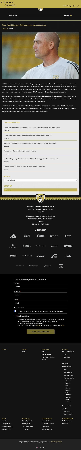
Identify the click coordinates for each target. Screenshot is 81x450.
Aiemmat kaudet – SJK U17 (68, 399)
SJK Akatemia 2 (68, 375)
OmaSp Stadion (6, 423)
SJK (43, 351)
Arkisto (24, 351)
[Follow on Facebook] (1, 2)
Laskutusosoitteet (48, 423)
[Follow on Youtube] (9, 2)
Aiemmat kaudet (69, 378)
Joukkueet (46, 349)
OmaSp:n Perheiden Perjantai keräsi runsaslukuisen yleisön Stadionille (30, 143)
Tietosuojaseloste (47, 429)
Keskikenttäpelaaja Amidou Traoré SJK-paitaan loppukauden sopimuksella (31, 159)
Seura (4, 419)
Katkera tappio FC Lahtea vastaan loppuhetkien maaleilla (24, 167)
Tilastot (64, 408)
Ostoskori (65, 423)
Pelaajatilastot (68, 414)
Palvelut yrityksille (27, 421)
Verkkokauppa (67, 6)
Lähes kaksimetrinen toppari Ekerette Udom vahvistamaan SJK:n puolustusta (32, 128)
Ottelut (65, 349)
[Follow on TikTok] (12, 2)
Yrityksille (26, 419)
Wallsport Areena (7, 426)
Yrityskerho (26, 429)
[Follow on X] (4, 2)
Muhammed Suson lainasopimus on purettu (20, 151)
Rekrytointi (45, 426)
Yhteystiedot (47, 419)
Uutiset (11, 29)
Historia (4, 421)
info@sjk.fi (40, 212)
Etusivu (4, 349)
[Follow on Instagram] (6, 2)
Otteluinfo (65, 364)
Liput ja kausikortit (68, 351)
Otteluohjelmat (67, 366)
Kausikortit (67, 357)
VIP (65, 360)
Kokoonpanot (66, 406)
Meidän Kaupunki (28, 426)
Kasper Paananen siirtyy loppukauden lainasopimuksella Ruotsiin (28, 135)
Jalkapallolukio (6, 429)
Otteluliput (10, 5)
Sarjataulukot (68, 411)
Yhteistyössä (26, 423)
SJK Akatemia (46, 354)
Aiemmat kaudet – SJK (68, 383)
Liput (65, 354)
